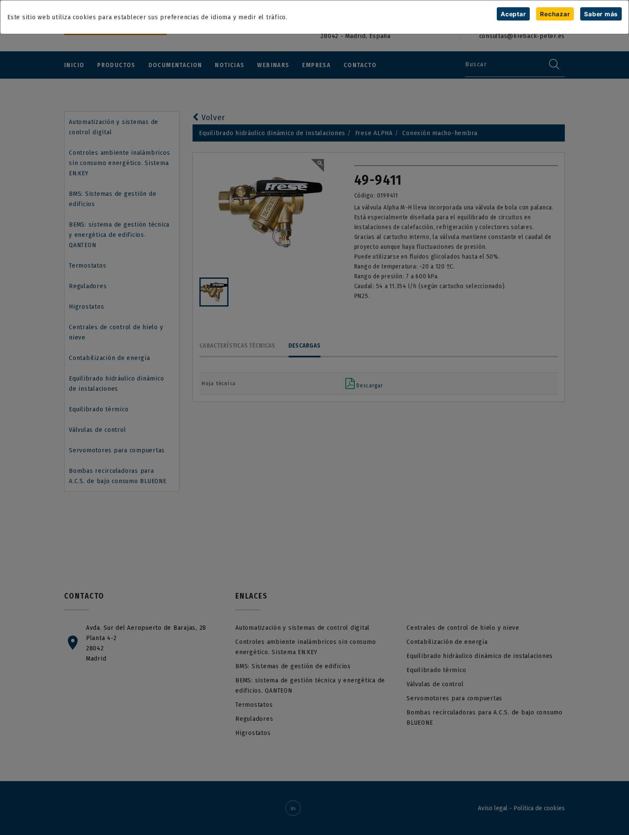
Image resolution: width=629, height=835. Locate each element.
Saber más (601, 14)
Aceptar (513, 14)
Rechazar (555, 14)
